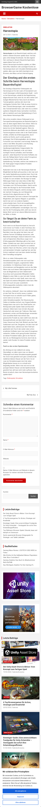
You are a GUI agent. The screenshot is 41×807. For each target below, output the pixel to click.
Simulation (7, 27)
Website (6, 459)
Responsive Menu (37, 2)
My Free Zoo (31, 395)
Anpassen (20, 797)
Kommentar (8, 414)
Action (6, 697)
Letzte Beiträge (10, 638)
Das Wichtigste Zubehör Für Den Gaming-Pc (18, 565)
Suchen (5, 492)
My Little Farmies (11, 388)
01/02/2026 (7, 748)
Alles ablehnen (20, 802)
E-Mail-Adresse (9, 449)
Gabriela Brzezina (18, 672)
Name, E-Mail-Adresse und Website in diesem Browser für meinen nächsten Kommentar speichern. (19, 472)
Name (5, 440)
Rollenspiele (11, 378)
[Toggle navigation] (4, 13)
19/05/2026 (7, 672)
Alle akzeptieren (20, 791)
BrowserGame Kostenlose (20, 7)
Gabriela (15, 35)
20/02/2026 (7, 707)
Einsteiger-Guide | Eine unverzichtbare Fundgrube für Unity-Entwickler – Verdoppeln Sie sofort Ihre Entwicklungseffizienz (20, 525)
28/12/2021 (7, 35)
